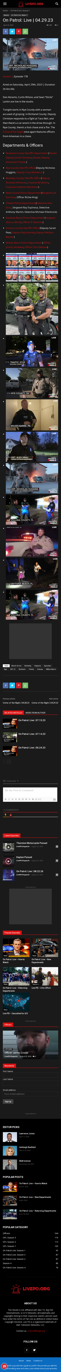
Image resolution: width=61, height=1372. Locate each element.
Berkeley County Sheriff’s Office (23, 178)
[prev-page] (4, 761)
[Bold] (5, 799)
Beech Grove (16, 666)
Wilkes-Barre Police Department (24, 242)
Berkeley (28, 666)
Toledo (31, 669)
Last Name (8, 1079)
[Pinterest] (19, 31)
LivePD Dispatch (23, 846)
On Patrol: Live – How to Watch (33, 1183)
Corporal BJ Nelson (37, 182)
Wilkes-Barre (51, 669)
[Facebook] (6, 31)
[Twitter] (12, 31)
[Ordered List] (19, 799)
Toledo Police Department (20, 203)
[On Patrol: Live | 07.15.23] (10, 724)
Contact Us (37, 1360)
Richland (22, 669)
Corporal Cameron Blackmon (22, 187)
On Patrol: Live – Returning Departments (37, 1211)
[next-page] (9, 761)
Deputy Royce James (23, 232)
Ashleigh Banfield (27, 1147)
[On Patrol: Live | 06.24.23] (10, 751)
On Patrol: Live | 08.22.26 (29, 871)
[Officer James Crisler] (30, 1045)
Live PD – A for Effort (41, 988)
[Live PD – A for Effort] (45, 976)
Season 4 (35, 984)
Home (5, 10)
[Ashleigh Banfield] (10, 1151)
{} (36, 799)
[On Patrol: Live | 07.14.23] (10, 737)
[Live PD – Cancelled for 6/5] (16, 1002)
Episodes (47, 666)
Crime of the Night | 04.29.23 (45, 703)
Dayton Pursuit (24, 857)
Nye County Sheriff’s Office (20, 167)
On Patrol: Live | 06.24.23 (31, 747)
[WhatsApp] (25, 31)
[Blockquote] (26, 799)
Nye (5, 669)
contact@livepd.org (36, 1330)
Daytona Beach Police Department (25, 217)
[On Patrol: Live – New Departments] (45, 948)
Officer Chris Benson (36, 247)
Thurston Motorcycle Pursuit (31, 843)
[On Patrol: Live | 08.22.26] (8, 875)
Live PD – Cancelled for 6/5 (15, 1013)
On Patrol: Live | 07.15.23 (31, 720)
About (21, 1360)
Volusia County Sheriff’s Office (22, 228)
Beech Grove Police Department (23, 192)
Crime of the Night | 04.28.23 (16, 703)
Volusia (40, 669)
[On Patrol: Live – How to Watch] (16, 948)
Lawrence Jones (27, 1133)
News (6, 956)
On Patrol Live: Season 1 (20, 10)
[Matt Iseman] (10, 1164)
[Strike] (15, 799)
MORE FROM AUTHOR (35, 713)
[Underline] (12, 799)
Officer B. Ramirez (33, 222)
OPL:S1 (13, 669)
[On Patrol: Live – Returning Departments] (16, 976)
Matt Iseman (25, 1161)
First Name (8, 1071)
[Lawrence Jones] (10, 1137)
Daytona (37, 666)
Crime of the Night (13, 131)
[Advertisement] (30, 641)
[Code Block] (29, 799)
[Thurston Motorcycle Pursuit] (8, 847)
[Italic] (9, 799)
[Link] (32, 799)
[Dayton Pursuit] (8, 861)
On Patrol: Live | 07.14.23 (31, 733)
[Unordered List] (22, 799)
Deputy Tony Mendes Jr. (29, 172)
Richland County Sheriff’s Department (27, 153)
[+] (39, 799)
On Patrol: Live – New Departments (35, 1197)
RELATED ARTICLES (13, 713)
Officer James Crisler (16, 1052)
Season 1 (8, 76)
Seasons (6, 15)
